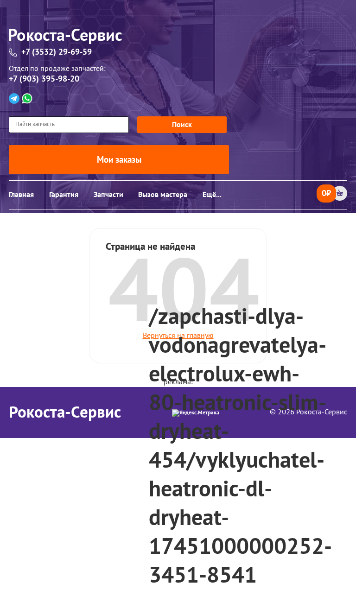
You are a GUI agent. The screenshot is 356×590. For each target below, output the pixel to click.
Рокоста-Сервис (65, 412)
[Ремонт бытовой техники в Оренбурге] (178, 38)
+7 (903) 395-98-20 (44, 79)
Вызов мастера (162, 194)
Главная (21, 194)
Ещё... (212, 194)
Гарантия (63, 194)
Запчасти (108, 194)
